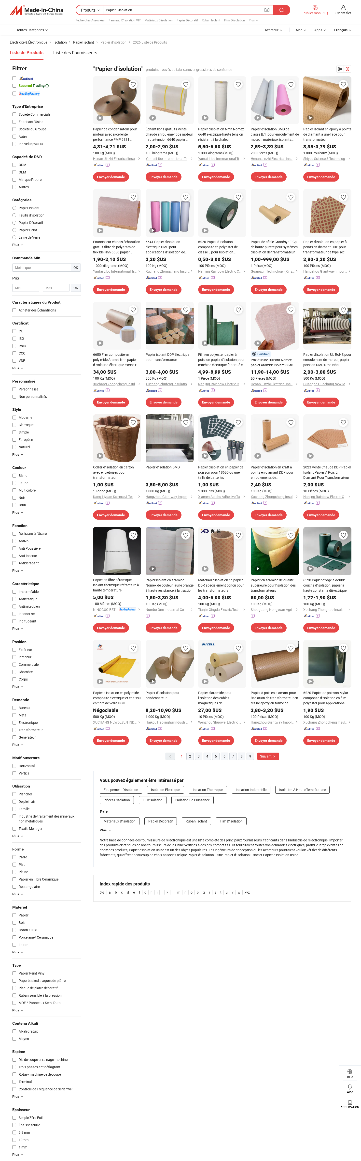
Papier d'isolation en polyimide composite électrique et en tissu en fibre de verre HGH (117, 697)
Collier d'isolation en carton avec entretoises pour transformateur (113, 472)
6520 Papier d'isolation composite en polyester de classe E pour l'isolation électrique (218, 247)
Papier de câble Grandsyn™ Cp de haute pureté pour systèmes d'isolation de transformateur (274, 246)
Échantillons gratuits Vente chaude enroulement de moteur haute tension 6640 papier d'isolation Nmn (169, 134)
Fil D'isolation (153, 800)
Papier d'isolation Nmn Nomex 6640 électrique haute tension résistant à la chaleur (221, 134)
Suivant (266, 756)
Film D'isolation (234, 20)
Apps (318, 30)
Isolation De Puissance (192, 800)
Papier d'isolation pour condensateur (163, 695)
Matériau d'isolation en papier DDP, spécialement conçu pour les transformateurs (221, 585)
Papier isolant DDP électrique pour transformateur (167, 357)
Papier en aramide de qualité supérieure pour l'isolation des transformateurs (273, 585)
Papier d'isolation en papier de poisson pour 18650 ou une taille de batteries (220, 472)
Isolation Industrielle (251, 789)
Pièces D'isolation (117, 800)
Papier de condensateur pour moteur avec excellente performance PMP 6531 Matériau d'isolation (115, 134)
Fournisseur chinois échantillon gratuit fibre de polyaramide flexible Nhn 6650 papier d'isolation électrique (116, 247)
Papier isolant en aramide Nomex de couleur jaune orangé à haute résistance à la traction (170, 585)
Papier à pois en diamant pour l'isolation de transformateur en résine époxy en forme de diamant (274, 698)
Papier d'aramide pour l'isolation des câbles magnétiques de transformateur (215, 698)
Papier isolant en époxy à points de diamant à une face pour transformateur (327, 134)
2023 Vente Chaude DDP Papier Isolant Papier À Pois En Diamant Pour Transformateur (327, 472)
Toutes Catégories (30, 30)
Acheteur (271, 30)
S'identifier (343, 13)
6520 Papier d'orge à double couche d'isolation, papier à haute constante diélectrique (325, 585)
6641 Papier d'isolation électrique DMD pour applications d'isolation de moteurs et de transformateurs (169, 247)
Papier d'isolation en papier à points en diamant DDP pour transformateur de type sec (325, 246)
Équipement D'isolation (121, 789)
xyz (247, 892)
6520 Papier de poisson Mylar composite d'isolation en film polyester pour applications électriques (325, 698)
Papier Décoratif (187, 20)
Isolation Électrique (165, 789)
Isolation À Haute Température (302, 789)
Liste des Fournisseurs (75, 53)
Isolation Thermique (208, 789)
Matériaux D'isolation (159, 20)
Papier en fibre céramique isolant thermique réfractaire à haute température (116, 584)
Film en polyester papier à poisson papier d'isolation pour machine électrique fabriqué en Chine (221, 359)
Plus (103, 830)
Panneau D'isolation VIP (125, 20)
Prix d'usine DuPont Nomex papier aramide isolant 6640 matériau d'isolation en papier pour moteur (273, 362)
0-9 (102, 892)
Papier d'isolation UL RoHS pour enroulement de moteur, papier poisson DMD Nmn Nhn (327, 359)
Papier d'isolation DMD (163, 467)
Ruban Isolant (211, 20)
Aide (299, 30)
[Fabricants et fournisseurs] (36, 10)
